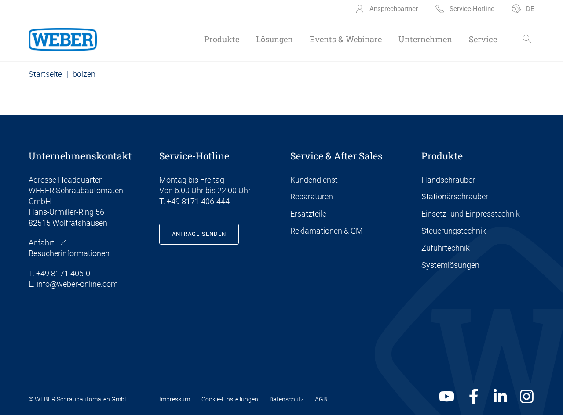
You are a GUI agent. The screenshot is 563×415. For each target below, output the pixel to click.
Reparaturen (311, 196)
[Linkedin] (500, 396)
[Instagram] (526, 396)
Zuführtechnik (445, 248)
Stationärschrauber (454, 196)
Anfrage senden (199, 234)
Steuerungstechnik (453, 231)
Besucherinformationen (69, 253)
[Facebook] (473, 396)
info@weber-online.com (77, 284)
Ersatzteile (308, 213)
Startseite (45, 74)
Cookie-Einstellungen (229, 399)
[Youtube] (446, 396)
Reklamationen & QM (326, 231)
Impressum (174, 399)
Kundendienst (314, 180)
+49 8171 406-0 (63, 273)
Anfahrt (42, 242)
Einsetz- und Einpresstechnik (470, 213)
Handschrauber (448, 180)
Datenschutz (286, 399)
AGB (321, 399)
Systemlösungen (450, 265)
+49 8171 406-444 (198, 201)
